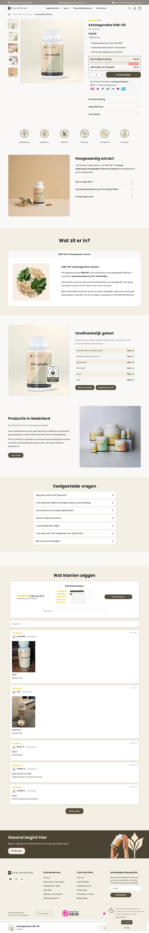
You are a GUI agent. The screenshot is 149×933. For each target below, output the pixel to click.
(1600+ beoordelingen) (108, 85)
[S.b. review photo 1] (74, 711)
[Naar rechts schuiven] (80, 51)
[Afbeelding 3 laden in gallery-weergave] (13, 48)
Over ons (80, 878)
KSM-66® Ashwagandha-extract (74, 254)
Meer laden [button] (74, 811)
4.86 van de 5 (37, 596)
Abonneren (120, 895)
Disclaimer (47, 890)
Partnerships (82, 890)
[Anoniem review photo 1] (74, 656)
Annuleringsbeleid (23, 915)
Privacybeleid (12, 915)
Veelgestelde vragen (51, 886)
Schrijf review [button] (118, 597)
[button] (54, 8)
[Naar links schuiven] (23, 51)
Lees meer (15, 455)
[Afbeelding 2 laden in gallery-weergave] (13, 36)
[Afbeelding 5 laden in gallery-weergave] (13, 72)
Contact (46, 878)
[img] (17, 633)
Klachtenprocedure (51, 898)
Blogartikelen (82, 898)
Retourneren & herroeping (53, 882)
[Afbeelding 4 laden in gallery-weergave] (13, 60)
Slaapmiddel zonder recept (22, 14)
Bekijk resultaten (85, 387)
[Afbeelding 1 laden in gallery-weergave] (13, 24)
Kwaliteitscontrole (106, 387)
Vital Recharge (83, 882)
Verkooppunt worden (85, 894)
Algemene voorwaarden (53, 894)
